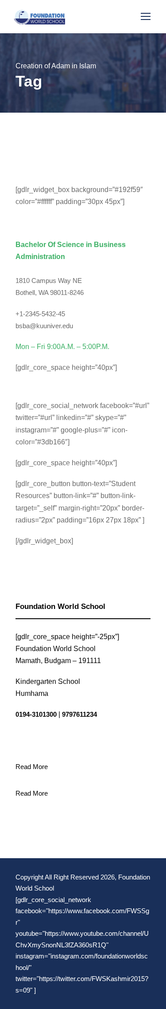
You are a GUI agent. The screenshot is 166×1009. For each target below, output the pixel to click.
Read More (31, 766)
